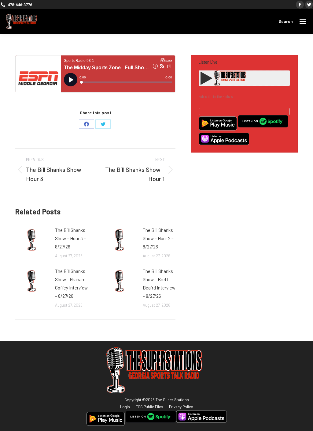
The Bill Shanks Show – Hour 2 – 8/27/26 (158, 238)
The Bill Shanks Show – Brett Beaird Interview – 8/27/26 (159, 283)
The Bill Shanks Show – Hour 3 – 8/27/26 (70, 238)
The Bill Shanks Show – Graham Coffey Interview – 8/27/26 (71, 283)
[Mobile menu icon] (303, 21)
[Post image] (32, 240)
